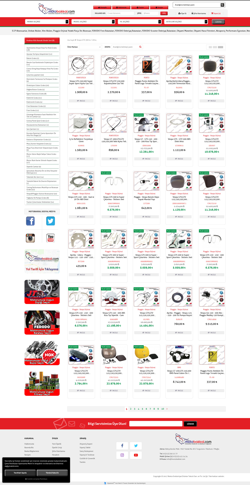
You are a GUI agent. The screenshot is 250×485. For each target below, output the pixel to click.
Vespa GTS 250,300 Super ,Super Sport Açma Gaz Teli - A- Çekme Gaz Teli (81, 82)
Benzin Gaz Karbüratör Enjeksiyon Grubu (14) (42, 63)
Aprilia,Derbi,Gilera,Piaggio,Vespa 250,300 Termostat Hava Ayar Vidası (179, 82)
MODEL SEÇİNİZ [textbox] (80, 22)
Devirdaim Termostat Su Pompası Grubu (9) (42, 80)
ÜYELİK (55, 438)
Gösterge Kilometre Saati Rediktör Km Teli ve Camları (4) (41, 115)
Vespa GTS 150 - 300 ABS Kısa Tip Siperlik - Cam (114, 314)
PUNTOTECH (81, 78)
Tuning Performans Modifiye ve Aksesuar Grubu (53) (42, 188)
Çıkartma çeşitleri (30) (35, 75)
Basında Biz (29, 447)
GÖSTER (218, 22)
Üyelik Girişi (57, 447)
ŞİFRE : (139, 13)
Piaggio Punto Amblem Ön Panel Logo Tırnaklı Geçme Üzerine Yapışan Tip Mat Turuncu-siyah (146, 82)
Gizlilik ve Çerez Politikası (37, 479)
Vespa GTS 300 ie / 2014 (86, 40)
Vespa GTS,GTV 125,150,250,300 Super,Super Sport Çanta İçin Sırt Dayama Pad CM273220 (212, 82)
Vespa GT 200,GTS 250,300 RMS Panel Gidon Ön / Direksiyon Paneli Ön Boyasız (179, 372)
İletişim (160, 7)
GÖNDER (190, 424)
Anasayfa (103, 7)
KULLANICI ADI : (100, 13)
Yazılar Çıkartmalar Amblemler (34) (40, 202)
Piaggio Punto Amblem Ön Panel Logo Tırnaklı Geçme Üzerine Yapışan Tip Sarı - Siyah (212, 372)
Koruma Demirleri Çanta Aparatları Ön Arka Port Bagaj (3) (41, 134)
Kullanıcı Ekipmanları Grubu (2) (39, 139)
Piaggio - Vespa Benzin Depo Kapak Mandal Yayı (146, 198)
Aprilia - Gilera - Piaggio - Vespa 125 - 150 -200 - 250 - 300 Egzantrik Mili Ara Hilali (81, 256)
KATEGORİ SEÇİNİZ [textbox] (174, 22)
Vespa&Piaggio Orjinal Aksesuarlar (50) (42, 194)
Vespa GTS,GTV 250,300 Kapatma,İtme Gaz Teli (113, 82)
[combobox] (47, 21)
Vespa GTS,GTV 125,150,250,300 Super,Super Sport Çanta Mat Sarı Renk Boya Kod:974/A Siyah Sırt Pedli (146, 372)
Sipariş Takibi (85, 447)
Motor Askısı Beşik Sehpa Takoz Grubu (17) (41, 155)
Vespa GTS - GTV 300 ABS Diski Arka (179, 140)
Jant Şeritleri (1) (33, 129)
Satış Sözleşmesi (86, 451)
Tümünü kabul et (52, 473)
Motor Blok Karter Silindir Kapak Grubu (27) (42, 161)
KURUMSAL (29, 438)
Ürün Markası (72, 47)
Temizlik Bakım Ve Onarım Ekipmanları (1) (42, 182)
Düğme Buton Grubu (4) (36, 89)
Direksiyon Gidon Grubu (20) (38, 85)
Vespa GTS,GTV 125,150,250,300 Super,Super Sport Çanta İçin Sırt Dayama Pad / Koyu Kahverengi (179, 198)
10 (162, 409)
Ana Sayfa (70, 40)
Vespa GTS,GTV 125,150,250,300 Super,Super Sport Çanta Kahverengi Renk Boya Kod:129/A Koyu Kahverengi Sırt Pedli (113, 372)
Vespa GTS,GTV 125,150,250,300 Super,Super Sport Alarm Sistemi (212, 140)
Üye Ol (183, 13)
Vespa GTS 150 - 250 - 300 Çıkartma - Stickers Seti (212, 256)
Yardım (141, 7)
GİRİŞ (164, 13)
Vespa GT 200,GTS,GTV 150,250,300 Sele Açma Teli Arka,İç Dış (114, 140)
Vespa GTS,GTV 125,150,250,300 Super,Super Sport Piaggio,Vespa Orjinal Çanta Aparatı (146, 314)
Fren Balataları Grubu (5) (36, 106)
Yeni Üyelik (56, 444)
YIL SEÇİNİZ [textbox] (124, 22)
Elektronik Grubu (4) (34, 102)
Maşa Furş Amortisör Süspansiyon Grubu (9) (42, 149)
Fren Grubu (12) (33, 110)
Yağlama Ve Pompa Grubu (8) (38, 198)
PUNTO (146, 78)
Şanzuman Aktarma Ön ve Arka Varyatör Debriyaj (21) (42, 172)
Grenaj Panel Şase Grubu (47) (38, 121)
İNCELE (82, 101)
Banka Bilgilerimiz (31, 451)
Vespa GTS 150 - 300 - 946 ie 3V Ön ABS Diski (81, 198)
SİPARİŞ (83, 438)
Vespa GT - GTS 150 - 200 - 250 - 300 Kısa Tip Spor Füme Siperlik (146, 140)
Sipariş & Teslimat (87, 455)
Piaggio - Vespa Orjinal (179, 78)
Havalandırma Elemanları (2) (38, 125)
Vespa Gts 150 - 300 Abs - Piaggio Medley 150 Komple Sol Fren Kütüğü (212, 314)
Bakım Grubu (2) (33, 58)
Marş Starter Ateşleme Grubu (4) (39, 144)
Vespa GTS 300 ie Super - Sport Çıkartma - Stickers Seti (114, 256)
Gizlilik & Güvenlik (87, 458)
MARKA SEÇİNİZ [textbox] (33, 22)
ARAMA (107, 47)
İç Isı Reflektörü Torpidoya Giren (81, 140)
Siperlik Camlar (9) (34, 167)
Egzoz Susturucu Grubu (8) (36, 94)
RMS (179, 367)
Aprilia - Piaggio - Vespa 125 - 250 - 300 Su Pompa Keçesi (179, 314)
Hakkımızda (122, 7)
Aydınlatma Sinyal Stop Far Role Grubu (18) (42, 49)
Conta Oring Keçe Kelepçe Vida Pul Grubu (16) (42, 70)
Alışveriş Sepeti (86, 444)
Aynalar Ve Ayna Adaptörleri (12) (39, 54)
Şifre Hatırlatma (199, 13)
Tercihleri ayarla (20, 473)
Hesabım (55, 455)
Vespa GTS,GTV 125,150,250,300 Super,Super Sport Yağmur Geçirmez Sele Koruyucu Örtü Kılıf (81, 372)
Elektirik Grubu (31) (34, 98)
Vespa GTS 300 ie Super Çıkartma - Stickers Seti (113, 198)
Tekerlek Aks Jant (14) (35, 177)
